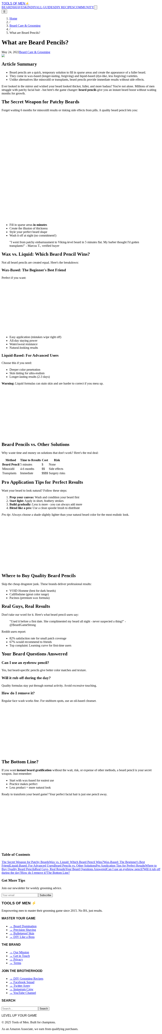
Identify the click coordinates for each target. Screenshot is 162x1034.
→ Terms (15, 963)
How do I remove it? (34, 872)
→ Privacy (16, 959)
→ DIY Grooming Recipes (26, 978)
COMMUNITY (84, 7)
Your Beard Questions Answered (85, 869)
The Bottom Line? (58, 872)
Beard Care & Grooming (24, 25)
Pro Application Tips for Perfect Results (120, 865)
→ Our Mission (19, 952)
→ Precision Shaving (22, 929)
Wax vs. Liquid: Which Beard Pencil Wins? (76, 862)
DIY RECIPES (64, 7)
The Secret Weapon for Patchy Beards (25, 862)
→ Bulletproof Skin (21, 933)
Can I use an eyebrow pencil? (124, 869)
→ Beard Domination (23, 926)
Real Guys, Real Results (50, 869)
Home (13, 18)
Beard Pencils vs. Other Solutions (75, 865)
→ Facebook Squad (21, 982)
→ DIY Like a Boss (22, 937)
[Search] (95, 7)
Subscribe (45, 895)
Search (44, 1008)
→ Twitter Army (19, 985)
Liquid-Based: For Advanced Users (32, 865)
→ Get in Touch (19, 956)
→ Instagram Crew (21, 989)
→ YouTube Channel (22, 992)
